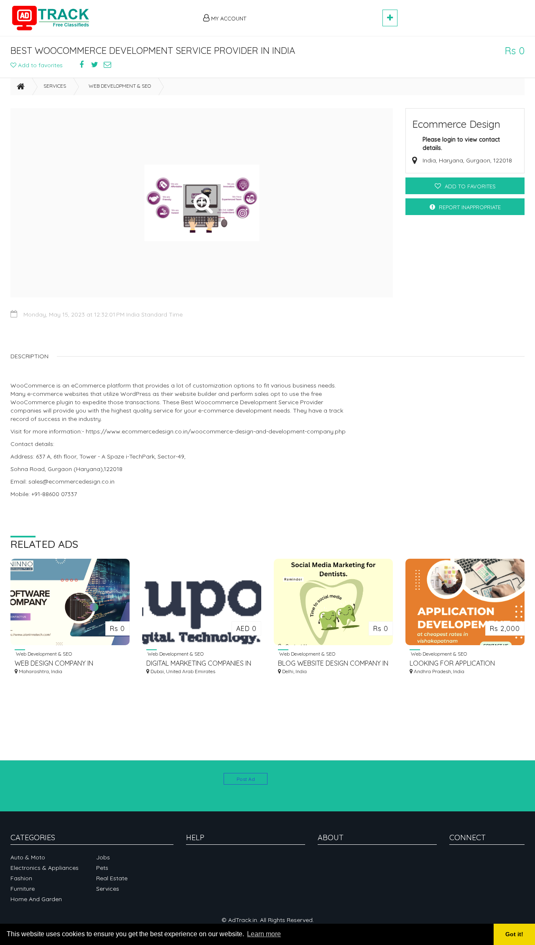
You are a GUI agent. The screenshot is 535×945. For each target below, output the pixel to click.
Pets (102, 868)
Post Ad (246, 779)
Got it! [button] (514, 934)
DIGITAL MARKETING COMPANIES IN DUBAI (198, 663)
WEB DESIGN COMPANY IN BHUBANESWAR (54, 663)
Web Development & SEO (120, 86)
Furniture (22, 888)
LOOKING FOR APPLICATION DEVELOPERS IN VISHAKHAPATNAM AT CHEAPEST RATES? (463, 663)
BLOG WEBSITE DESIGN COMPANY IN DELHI (333, 663)
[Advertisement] (318, 13)
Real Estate (111, 878)
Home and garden (36, 899)
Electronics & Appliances (44, 868)
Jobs (103, 857)
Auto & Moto (27, 857)
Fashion (21, 878)
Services (54, 86)
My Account (227, 18)
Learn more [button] (264, 933)
